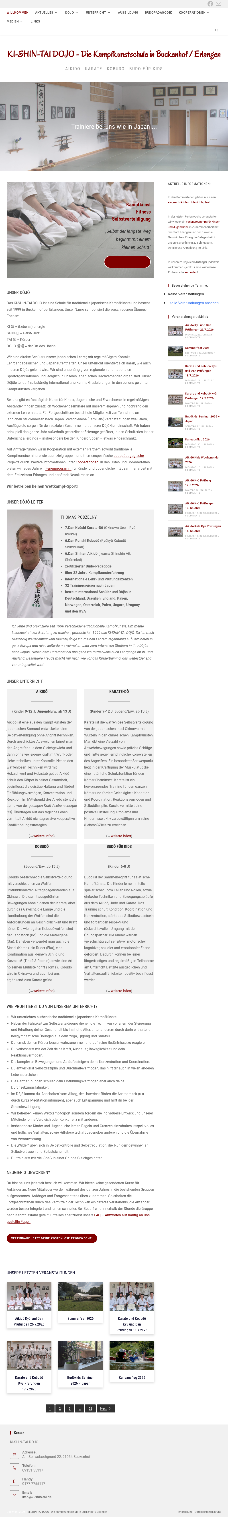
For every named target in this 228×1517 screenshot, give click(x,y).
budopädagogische (129, 456)
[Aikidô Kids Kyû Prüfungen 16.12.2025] (175, 532)
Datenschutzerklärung (208, 1511)
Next (103, 1408)
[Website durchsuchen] (217, 30)
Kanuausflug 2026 (197, 439)
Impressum (185, 1511)
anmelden (191, 272)
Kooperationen (86, 462)
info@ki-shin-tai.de (36, 1497)
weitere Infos (43, 836)
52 (90, 1408)
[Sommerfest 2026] (175, 351)
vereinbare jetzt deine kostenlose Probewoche (127, 262)
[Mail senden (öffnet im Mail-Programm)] (217, 4)
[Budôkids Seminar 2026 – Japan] (175, 422)
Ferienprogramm (58, 468)
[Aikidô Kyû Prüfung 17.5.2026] (175, 486)
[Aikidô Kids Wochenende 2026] (175, 463)
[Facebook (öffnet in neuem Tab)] (210, 4)
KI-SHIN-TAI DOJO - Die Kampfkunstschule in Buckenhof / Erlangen (114, 54)
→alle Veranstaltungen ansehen (193, 302)
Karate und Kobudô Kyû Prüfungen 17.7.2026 (29, 1383)
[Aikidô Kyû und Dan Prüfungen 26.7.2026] (175, 331)
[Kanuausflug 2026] (175, 443)
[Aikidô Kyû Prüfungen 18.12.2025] (175, 509)
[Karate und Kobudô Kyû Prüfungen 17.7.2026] (175, 400)
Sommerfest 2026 (197, 347)
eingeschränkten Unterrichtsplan (188, 202)
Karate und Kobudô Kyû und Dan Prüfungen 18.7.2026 (200, 370)
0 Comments (192, 337)
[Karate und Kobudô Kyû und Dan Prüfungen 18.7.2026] (175, 374)
